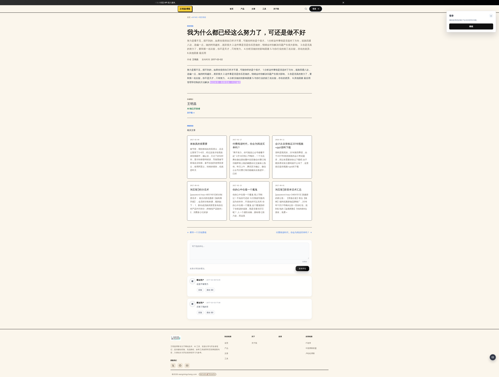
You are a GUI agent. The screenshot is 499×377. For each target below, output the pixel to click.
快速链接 (228, 336)
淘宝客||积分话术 (199, 189)
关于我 (276, 9)
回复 (200, 290)
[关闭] (343, 2)
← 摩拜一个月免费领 (196, 232)
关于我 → (191, 113)
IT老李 (308, 343)
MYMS (195, 17)
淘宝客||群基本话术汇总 (288, 189)
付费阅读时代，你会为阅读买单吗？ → (294, 232)
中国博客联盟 (311, 348)
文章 (253, 9)
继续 (471, 26)
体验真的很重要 (198, 143)
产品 (242, 9)
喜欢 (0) (210, 290)
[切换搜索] (305, 8)
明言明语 (202, 17)
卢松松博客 (310, 353)
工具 (264, 9)
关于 (253, 336)
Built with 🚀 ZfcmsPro (207, 374)
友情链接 (309, 336)
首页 (231, 9)
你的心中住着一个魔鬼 (245, 189)
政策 (280, 336)
